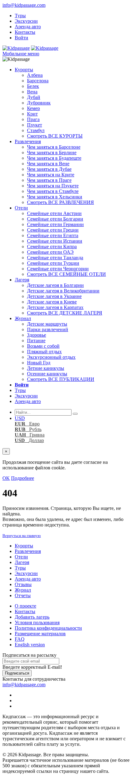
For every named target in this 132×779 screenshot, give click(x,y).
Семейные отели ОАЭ (50, 252)
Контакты (25, 32)
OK (6, 478)
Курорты (24, 69)
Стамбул (36, 130)
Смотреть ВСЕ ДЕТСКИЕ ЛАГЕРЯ (64, 312)
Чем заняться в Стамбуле (53, 191)
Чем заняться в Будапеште (54, 158)
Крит (32, 113)
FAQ (20, 639)
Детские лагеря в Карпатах (55, 307)
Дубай (33, 97)
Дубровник (39, 102)
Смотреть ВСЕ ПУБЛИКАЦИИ (60, 379)
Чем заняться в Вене (48, 163)
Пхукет (34, 124)
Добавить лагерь (32, 617)
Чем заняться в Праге (49, 180)
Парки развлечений (47, 329)
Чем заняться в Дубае (49, 169)
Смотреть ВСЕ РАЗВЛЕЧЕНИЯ (60, 202)
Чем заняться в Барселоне (53, 147)
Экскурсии (26, 21)
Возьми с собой (43, 346)
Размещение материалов (40, 633)
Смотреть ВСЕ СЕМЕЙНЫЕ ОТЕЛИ (66, 274)
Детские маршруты (47, 324)
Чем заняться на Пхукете (53, 185)
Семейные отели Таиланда (55, 257)
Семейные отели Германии (55, 224)
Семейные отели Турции (53, 263)
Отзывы (23, 584)
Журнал (23, 318)
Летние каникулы (45, 368)
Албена (35, 75)
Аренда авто (28, 26)
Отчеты (23, 595)
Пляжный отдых (44, 351)
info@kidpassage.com (23, 5)
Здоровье (36, 335)
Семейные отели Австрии (54, 213)
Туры (20, 15)
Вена (32, 91)
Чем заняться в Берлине (51, 152)
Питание (36, 340)
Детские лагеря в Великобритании (63, 290)
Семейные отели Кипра (52, 246)
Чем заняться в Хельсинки (54, 196)
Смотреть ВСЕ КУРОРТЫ (55, 136)
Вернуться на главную (21, 535)
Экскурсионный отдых (51, 357)
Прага (33, 119)
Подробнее (22, 478)
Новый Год (38, 362)
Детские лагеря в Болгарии (55, 285)
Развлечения (28, 141)
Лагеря (22, 279)
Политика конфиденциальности (48, 628)
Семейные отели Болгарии (55, 218)
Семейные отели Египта (52, 235)
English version (30, 644)
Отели (21, 207)
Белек (33, 86)
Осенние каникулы (47, 373)
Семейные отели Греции (53, 230)
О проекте (25, 606)
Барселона (38, 80)
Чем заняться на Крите (50, 174)
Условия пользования (37, 622)
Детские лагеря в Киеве (52, 301)
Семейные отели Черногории (58, 268)
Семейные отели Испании (54, 241)
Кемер (33, 108)
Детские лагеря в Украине (54, 296)
